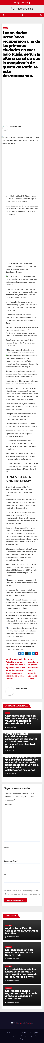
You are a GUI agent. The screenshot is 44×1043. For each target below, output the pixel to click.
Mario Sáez (17, 126)
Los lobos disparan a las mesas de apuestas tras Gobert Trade (19, 952)
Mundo (5, 28)
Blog (21, 1039)
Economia (6, 1036)
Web (5, 874)
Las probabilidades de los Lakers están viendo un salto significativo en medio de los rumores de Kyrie (21, 973)
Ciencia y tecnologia (27, 1036)
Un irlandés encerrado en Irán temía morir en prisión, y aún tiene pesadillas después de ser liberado (21, 719)
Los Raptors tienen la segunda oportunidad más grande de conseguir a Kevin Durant (21, 994)
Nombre (7, 848)
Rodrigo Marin (13, 937)
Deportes (37, 1036)
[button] (41, 15)
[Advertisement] (22, 102)
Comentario (8, 805)
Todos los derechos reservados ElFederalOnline (19, 1033)
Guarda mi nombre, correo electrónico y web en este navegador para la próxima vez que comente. (22, 892)
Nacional (8, 925)
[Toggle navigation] (22, 15)
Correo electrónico (11, 861)
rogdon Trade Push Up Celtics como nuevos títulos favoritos (21, 931)
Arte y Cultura (15, 1036)
